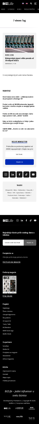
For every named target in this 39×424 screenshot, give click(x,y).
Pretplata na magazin (10, 352)
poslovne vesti (12, 195)
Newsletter (7, 356)
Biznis (19, 9)
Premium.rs (17, 401)
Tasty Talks (7, 324)
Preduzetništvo (29, 9)
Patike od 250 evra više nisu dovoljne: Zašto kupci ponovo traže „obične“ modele (18, 115)
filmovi (9, 193)
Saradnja (6, 346)
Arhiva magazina (8, 359)
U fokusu (11, 9)
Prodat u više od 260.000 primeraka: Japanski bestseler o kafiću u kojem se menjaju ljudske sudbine (18, 106)
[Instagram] (6, 174)
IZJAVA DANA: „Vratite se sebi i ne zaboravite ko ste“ (18, 130)
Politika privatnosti (9, 381)
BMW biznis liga (8, 331)
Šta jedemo (7, 318)
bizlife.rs (12, 403)
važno (28, 195)
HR (14, 193)
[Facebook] (19, 174)
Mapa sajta (6, 377)
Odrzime (27, 193)
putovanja (21, 195)
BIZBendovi (7, 327)
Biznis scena (9, 55)
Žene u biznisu (7, 311)
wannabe (15, 198)
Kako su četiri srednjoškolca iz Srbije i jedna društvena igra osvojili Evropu (18, 122)
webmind (23, 198)
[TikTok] (26, 174)
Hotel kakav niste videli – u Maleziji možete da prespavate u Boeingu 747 (18, 98)
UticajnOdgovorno (9, 314)
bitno (15, 190)
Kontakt (5, 374)
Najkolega (6, 308)
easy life (29, 190)
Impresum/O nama (9, 371)
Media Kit (6, 349)
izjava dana (20, 193)
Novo (3, 9)
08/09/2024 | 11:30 (10, 63)
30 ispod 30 (8, 190)
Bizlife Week (7, 334)
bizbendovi (21, 190)
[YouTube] (33, 174)
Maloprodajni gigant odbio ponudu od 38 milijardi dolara (19, 59)
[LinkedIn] (13, 174)
